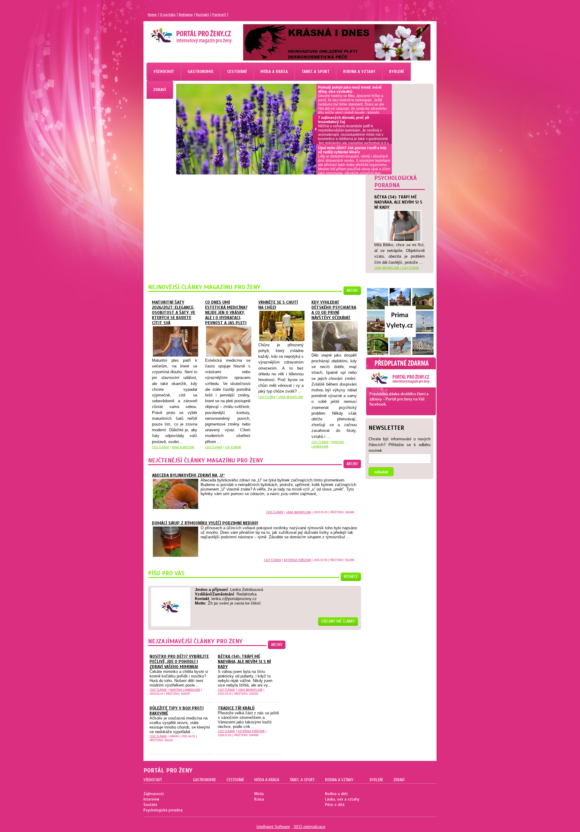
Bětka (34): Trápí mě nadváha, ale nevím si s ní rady (244, 661)
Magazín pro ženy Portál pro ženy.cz (181, 33)
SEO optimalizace (309, 826)
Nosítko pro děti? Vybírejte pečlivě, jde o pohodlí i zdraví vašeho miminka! (179, 661)
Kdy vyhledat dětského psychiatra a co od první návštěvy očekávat (333, 310)
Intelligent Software (273, 826)
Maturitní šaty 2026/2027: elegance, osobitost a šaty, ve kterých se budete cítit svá (173, 312)
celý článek (410, 268)
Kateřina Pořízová (297, 560)
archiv (352, 290)
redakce (351, 576)
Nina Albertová (183, 447)
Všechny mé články (338, 621)
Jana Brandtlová (290, 397)
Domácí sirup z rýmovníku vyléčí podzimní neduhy (205, 523)
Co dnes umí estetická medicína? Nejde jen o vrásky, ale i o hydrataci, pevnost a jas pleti (226, 312)
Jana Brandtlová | (388, 268)
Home (152, 14)
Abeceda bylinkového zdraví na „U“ (188, 475)
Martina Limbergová (184, 690)
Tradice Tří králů (236, 708)
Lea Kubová (233, 447)
